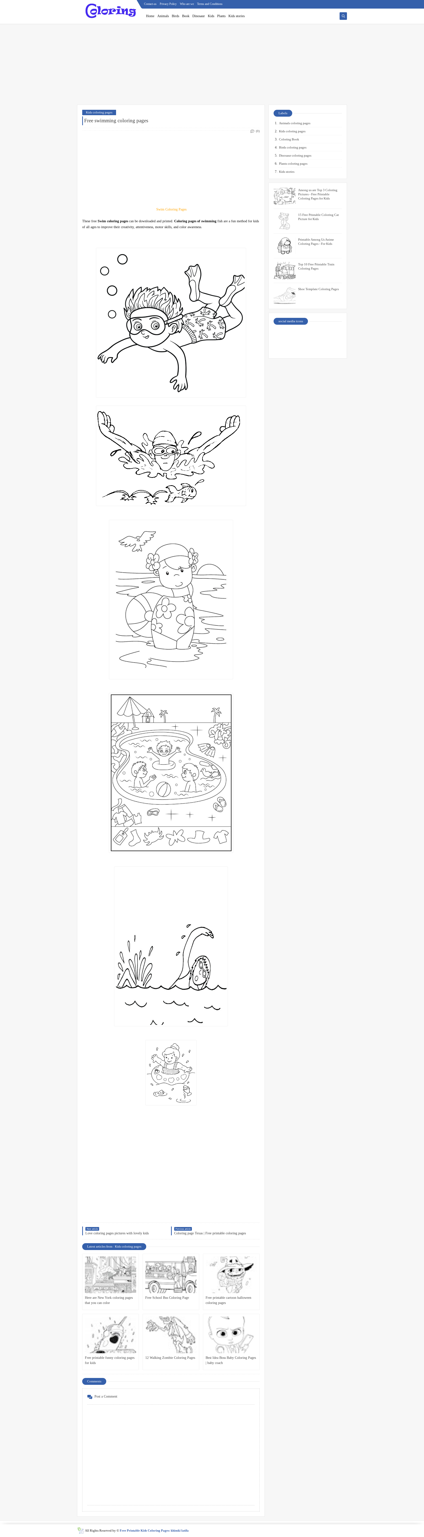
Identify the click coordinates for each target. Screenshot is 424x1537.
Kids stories (236, 16)
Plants (221, 16)
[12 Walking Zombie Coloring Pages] (171, 1334)
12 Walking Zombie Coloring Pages (170, 1358)
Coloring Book (289, 139)
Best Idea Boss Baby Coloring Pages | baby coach (231, 1360)
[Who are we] (299, 334)
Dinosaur (198, 16)
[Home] (333, 334)
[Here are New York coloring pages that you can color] (110, 1274)
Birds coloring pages (292, 147)
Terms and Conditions (210, 4)
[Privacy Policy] (282, 334)
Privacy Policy (168, 4)
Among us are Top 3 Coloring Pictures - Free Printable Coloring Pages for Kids (317, 194)
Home (150, 16)
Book (185, 16)
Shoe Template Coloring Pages (318, 289)
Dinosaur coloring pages (295, 155)
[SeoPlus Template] (80, 1530)
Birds (175, 16)
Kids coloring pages (99, 112)
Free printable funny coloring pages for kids (109, 1360)
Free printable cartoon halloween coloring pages (228, 1300)
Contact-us (150, 4)
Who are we (187, 4)
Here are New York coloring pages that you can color (109, 1300)
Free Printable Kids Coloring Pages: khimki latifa (154, 1530)
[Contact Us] (316, 334)
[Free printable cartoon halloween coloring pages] (231, 1274)
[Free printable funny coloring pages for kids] (110, 1334)
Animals (163, 16)
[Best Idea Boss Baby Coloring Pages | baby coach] (231, 1334)
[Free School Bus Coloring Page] (171, 1274)
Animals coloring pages (294, 123)
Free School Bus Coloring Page (167, 1298)
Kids (211, 16)
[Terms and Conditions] (333, 347)
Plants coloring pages (293, 163)
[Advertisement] (212, 66)
